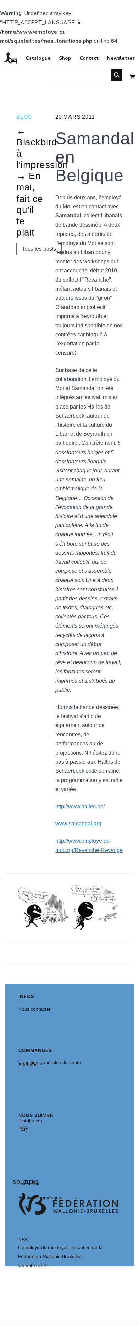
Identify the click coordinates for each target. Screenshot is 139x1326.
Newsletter (121, 58)
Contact (89, 58)
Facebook (28, 1183)
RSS (23, 1239)
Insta (23, 1127)
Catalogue (38, 58)
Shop (65, 58)
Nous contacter (34, 1009)
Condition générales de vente (49, 1062)
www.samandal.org (78, 823)
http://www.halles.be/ (80, 806)
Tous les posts (39, 249)
